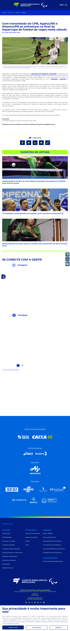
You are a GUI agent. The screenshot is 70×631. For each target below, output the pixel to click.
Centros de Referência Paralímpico (54, 549)
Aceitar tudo (13, 627)
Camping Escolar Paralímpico (52, 541)
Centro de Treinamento (32, 533)
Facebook (54, 79)
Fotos (17, 12)
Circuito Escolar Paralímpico (52, 545)
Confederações (7, 537)
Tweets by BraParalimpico (11, 370)
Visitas (27, 541)
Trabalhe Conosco (7, 568)
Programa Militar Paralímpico (52, 552)
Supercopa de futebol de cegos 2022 (44, 74)
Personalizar (36, 627)
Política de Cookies (13, 623)
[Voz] (67, 259)
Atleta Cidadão (47, 533)
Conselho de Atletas (8, 545)
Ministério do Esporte (9, 560)
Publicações (6, 564)
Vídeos (24, 12)
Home (4, 12)
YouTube (63, 79)
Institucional (6, 533)
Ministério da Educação (9, 556)
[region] (35, 618)
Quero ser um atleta (8, 541)
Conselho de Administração (11, 549)
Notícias (10, 12)
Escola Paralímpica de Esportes (53, 561)
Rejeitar (59, 627)
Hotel (27, 545)
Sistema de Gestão (31, 537)
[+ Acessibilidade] (67, 264)
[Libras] (67, 254)
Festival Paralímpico (49, 537)
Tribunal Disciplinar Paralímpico (12, 552)
